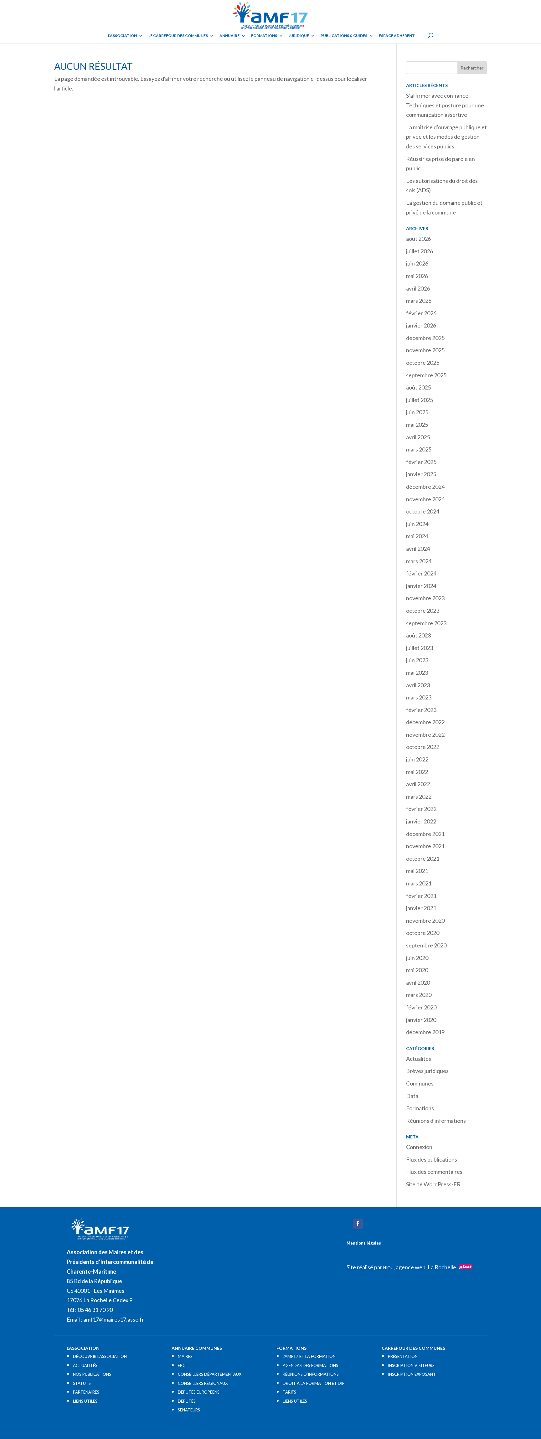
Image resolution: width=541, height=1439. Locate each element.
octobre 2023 (422, 610)
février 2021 (421, 895)
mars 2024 (418, 561)
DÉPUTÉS (187, 1401)
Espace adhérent (397, 36)
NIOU (388, 1267)
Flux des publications (431, 1159)
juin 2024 (417, 523)
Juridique (299, 36)
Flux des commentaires (434, 1171)
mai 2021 (417, 870)
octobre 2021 (422, 858)
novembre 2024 (425, 499)
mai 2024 (417, 536)
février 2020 (421, 1007)
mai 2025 (417, 424)
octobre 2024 (422, 511)
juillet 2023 (419, 647)
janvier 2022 (421, 821)
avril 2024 (418, 548)
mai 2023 (417, 672)
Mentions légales (364, 1243)
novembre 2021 (425, 846)
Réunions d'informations (436, 1120)
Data (412, 1095)
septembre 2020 (426, 945)
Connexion (419, 1146)
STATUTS (82, 1383)
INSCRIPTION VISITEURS (411, 1365)
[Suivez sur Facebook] (358, 1224)
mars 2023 (418, 697)
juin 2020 (417, 957)
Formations (264, 36)
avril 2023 (418, 685)
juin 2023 (417, 660)
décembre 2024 (425, 486)
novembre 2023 (425, 598)
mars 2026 (418, 300)
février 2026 (421, 313)
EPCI (182, 1365)
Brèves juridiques (427, 1070)
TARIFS (289, 1392)
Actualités (418, 1058)
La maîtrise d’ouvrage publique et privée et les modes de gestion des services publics (446, 137)
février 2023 (421, 709)
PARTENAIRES (86, 1392)
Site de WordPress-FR (433, 1184)
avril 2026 (418, 288)
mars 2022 (418, 796)
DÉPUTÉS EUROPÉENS (198, 1392)
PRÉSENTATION (403, 1356)
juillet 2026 (419, 251)
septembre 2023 (426, 623)
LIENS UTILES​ (85, 1401)
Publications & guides (344, 36)
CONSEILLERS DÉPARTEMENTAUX (209, 1374)
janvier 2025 (421, 474)
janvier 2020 (421, 1019)
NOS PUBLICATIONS (92, 1374)
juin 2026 (417, 263)
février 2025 (421, 461)
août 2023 (418, 635)
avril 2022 (418, 784)
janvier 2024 (421, 585)
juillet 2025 (419, 399)
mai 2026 (417, 275)
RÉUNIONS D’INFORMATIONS (311, 1374)
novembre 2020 (425, 920)
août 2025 (418, 387)
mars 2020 (418, 994)
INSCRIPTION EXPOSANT (412, 1374)
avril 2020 (418, 982)
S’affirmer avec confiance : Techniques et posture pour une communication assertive (445, 105)
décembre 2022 (425, 722)
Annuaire (229, 36)
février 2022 (421, 808)
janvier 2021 (421, 908)
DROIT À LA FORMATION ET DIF (313, 1383)
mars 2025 (418, 449)
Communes (420, 1083)
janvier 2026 (421, 325)
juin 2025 (417, 412)
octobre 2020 (422, 932)
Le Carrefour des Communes (178, 36)
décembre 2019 (425, 1032)
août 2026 (418, 238)
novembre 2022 (425, 734)
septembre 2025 (426, 375)
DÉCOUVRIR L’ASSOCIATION (100, 1356)
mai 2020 (417, 970)
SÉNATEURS (189, 1409)
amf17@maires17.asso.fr (113, 1319)
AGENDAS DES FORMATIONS (310, 1365)
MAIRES (185, 1356)
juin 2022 (417, 759)
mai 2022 (417, 771)
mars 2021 (418, 883)
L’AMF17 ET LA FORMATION (309, 1356)
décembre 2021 (425, 833)
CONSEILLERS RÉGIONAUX (203, 1383)
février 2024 (421, 573)
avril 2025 (418, 437)
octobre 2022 (422, 746)
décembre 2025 (425, 337)
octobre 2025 (422, 362)
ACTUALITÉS (85, 1365)
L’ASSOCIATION (122, 36)
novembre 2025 (425, 350)
